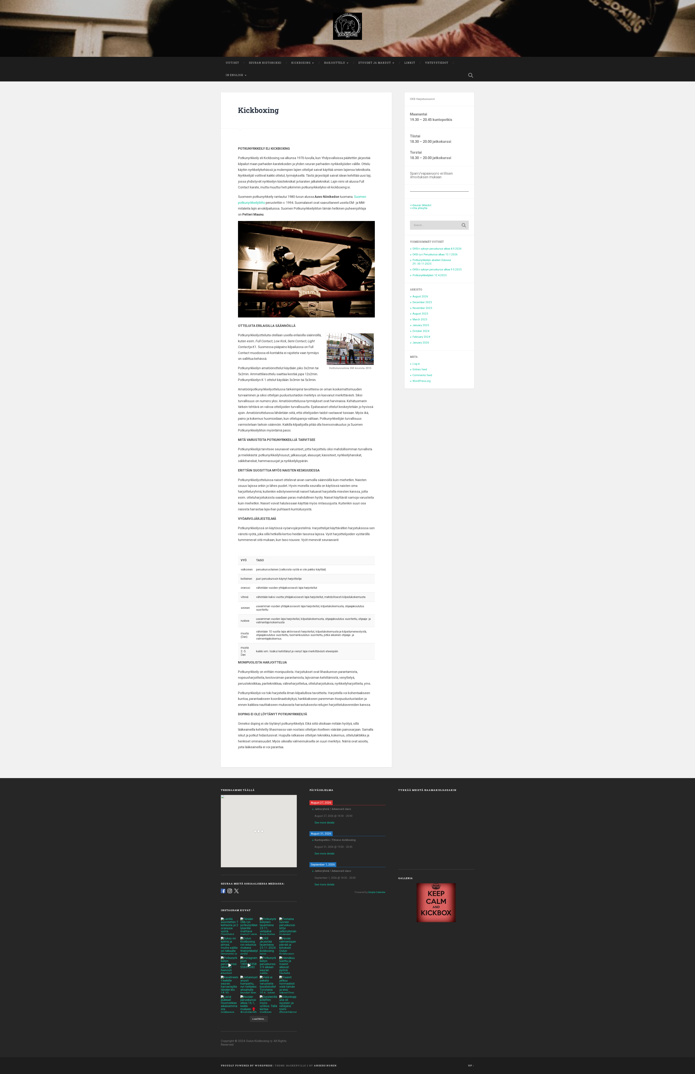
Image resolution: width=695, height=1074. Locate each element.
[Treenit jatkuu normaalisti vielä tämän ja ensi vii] (288, 984)
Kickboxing (301, 62)
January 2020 (420, 342)
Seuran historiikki (265, 62)
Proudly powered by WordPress (246, 1065)
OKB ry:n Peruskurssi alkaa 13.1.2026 (435, 254)
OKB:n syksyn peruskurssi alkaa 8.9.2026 (437, 248)
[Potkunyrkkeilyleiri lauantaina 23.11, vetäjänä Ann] (268, 926)
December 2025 (422, 302)
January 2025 (420, 325)
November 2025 (422, 308)
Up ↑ (471, 1065)
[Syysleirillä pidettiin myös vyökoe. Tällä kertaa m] (268, 1004)
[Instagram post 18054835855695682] (249, 965)
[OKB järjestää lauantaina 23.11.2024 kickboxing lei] (268, 946)
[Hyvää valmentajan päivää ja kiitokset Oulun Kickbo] (288, 946)
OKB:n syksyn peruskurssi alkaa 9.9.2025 (437, 269)
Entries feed (419, 369)
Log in (416, 363)
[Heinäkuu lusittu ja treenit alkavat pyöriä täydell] (288, 965)
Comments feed (422, 375)
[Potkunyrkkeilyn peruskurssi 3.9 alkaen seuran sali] (268, 965)
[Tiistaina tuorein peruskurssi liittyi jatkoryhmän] (288, 926)
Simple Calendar (377, 892)
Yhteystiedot (436, 62)
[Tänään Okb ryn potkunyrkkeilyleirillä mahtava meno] (249, 926)
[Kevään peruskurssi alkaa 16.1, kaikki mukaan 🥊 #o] (249, 1004)
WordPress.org (421, 381)
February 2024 (421, 336)
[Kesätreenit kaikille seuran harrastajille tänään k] (230, 984)
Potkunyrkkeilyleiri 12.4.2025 (429, 275)
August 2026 (420, 296)
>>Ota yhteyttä (418, 208)
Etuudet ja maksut (375, 62)
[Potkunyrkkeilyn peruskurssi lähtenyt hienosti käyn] (230, 965)
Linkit (409, 62)
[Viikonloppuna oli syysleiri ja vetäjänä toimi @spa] (288, 1004)
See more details (324, 822)
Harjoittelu (334, 62)
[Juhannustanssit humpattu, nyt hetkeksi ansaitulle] (249, 984)
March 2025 (419, 319)
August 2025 (420, 313)
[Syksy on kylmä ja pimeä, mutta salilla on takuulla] (230, 946)
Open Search (470, 75)
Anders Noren (325, 1065)
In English (234, 75)
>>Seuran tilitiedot (420, 205)
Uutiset (232, 62)
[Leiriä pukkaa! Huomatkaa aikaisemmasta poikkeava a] (230, 1004)
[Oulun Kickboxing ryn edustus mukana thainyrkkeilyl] (249, 946)
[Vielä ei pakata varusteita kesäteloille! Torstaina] (268, 984)
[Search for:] (439, 225)
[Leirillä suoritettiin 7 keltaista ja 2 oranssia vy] (230, 926)
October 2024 (420, 331)
